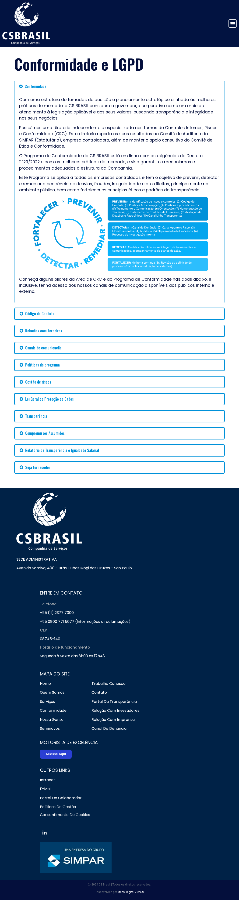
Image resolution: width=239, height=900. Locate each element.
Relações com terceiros (43, 331)
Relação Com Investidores (115, 710)
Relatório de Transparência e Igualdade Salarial (62, 450)
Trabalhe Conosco (108, 683)
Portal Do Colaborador (61, 798)
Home (45, 683)
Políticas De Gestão (58, 806)
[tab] (119, 86)
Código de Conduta (40, 313)
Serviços (47, 701)
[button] (232, 23)
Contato (99, 692)
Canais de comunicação (43, 348)
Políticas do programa (42, 365)
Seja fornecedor (37, 467)
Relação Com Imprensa (113, 719)
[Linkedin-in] (44, 833)
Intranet (47, 780)
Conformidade (35, 86)
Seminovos (50, 728)
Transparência (36, 416)
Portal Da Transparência (114, 701)
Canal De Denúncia (109, 728)
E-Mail (45, 788)
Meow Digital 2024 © (131, 892)
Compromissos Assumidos (45, 433)
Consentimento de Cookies (65, 814)
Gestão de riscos (38, 382)
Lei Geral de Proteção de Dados (49, 399)
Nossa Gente (51, 719)
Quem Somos (52, 692)
